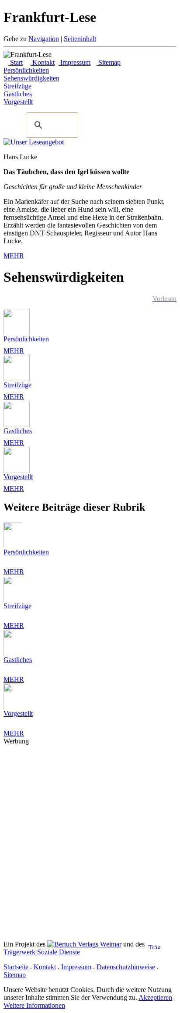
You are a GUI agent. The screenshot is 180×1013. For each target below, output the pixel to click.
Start (15, 62)
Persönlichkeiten (26, 339)
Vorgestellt (18, 476)
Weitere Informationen (34, 1005)
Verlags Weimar (98, 944)
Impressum (74, 62)
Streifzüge (17, 385)
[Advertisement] (90, 835)
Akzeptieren (155, 997)
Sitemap (109, 62)
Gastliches (17, 431)
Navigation (43, 38)
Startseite (15, 967)
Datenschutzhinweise (126, 967)
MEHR (13, 255)
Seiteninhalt (80, 38)
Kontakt (43, 62)
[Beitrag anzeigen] (16, 332)
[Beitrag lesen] (33, 142)
